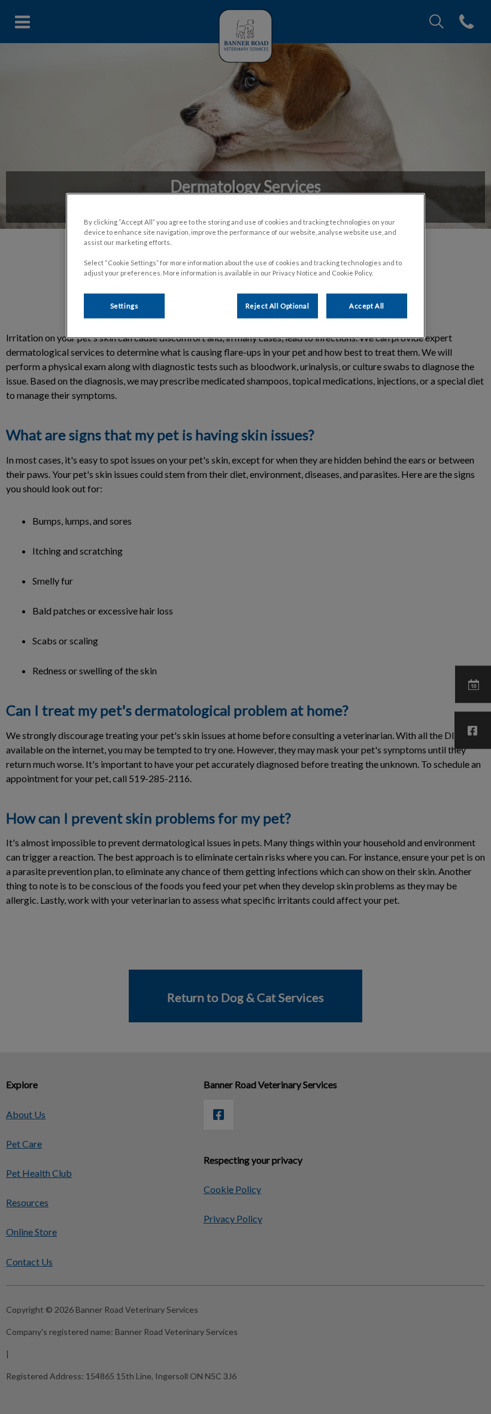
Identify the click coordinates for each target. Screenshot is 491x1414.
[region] (245, 266)
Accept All (366, 306)
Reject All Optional (278, 306)
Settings (124, 306)
